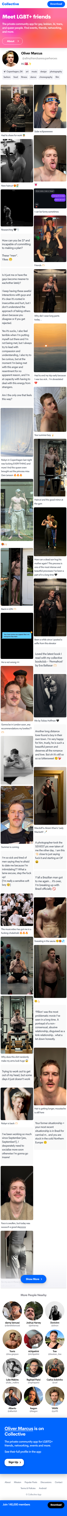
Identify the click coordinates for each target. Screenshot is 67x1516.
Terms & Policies (28, 1488)
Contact (58, 1482)
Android (42, 1488)
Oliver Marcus (19, 1429)
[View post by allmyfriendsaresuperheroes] (17, 760)
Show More (32, 1279)
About (11, 41)
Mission (17, 1482)
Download (56, 4)
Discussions (45, 1482)
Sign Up (13, 1462)
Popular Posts (31, 1482)
